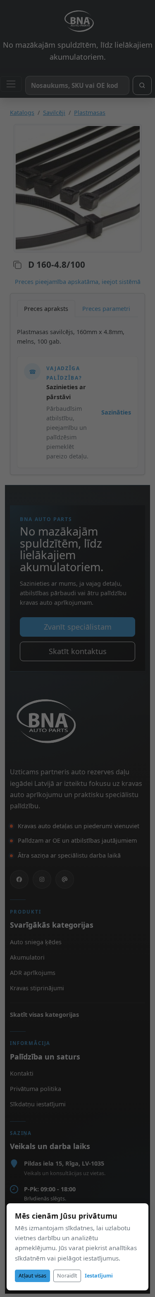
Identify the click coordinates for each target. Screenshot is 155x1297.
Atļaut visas (32, 1275)
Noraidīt (67, 1275)
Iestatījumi (99, 1275)
